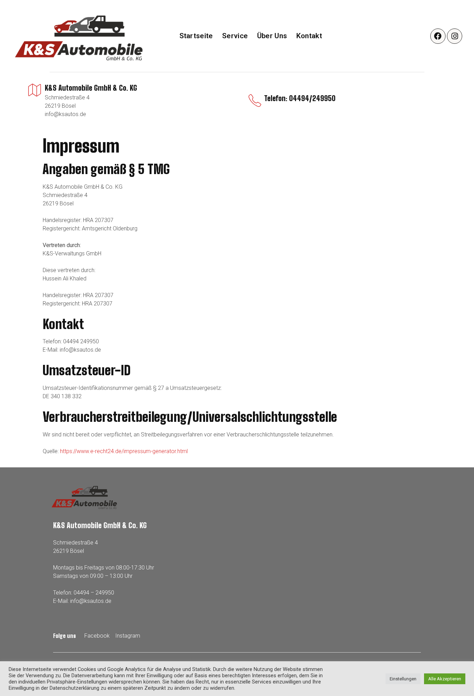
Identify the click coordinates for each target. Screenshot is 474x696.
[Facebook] (438, 36)
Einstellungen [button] (403, 678)
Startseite (196, 36)
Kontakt (309, 36)
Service (235, 36)
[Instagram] (454, 36)
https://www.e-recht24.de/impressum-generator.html (124, 451)
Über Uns (272, 36)
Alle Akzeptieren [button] (444, 678)
